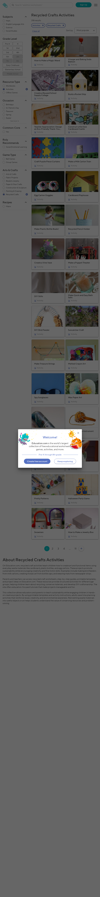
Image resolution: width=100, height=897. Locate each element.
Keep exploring (65, 461)
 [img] (78, 433)
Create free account (37, 461)
